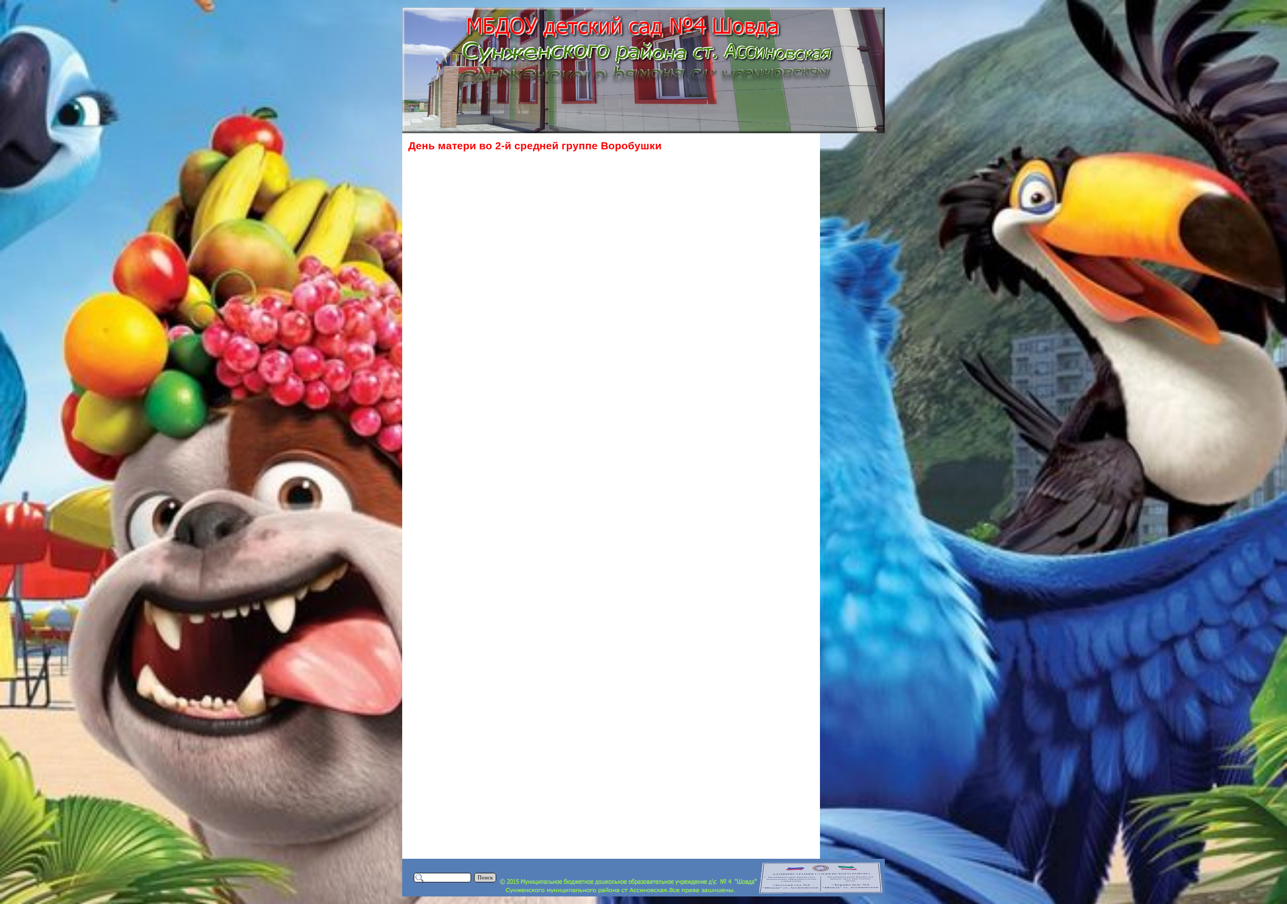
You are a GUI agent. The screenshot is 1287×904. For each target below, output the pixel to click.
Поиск (485, 877)
